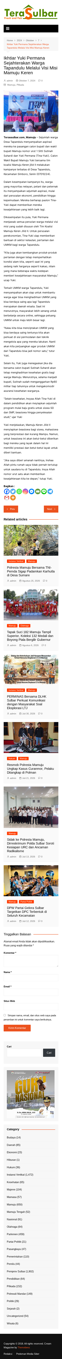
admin (10, 80)
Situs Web (9, 1001)
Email (7, 986)
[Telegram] (50, 491)
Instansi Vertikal (16, 561)
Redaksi (8, 1354)
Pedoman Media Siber (27, 1354)
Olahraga (25, 626)
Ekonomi (12, 1152)
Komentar (10, 952)
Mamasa (12, 1197)
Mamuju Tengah (16, 1212)
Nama (8, 972)
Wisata (11, 1323)
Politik (10, 1301)
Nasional (12, 1219)
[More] (13, 497)
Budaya (11, 1137)
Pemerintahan (15, 1256)
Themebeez (24, 1347)
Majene (11, 1189)
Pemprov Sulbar (16, 1271)
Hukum (12, 758)
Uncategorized (15, 1316)
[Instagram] (25, 491)
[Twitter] (13, 491)
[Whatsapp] (19, 491)
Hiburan (11, 1159)
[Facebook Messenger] (31, 491)
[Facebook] (7, 491)
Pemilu (11, 1264)
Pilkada (20, 84)
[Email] (38, 491)
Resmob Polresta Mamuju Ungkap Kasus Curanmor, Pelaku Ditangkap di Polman (30, 768)
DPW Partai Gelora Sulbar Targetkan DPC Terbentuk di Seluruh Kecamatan (27, 911)
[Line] (44, 491)
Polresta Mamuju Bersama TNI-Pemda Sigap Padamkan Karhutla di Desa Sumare (31, 571)
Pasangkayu (14, 1249)
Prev (12, 509)
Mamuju (11, 84)
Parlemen (12, 1234)
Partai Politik (26, 902)
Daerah (11, 1145)
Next (49, 509)
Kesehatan (13, 1182)
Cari (9, 1046)
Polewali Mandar (16, 1293)
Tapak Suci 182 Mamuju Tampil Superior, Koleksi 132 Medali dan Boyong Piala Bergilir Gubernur (30, 635)
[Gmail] (7, 497)
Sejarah (11, 1308)
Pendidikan (13, 1278)
